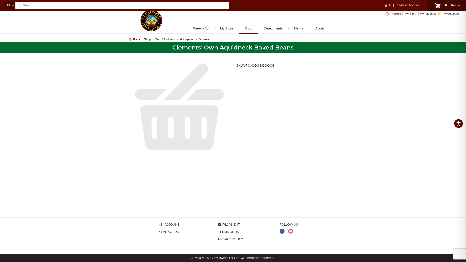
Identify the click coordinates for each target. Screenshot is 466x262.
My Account (169, 224)
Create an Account (407, 5)
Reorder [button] (395, 14)
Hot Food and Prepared (179, 39)
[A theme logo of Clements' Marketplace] (151, 24)
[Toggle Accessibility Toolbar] (458, 123)
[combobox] (9, 5)
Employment (229, 224)
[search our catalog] (19, 5)
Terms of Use (229, 232)
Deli (157, 39)
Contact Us (169, 232)
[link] (282, 231)
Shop (147, 39)
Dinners (204, 39)
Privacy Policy (230, 239)
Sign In (387, 5)
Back (136, 39)
